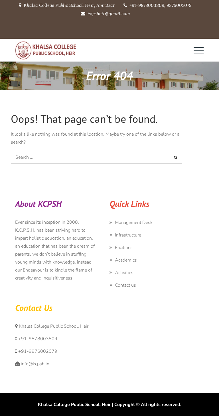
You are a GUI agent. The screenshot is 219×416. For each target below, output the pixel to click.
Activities (124, 273)
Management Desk (134, 222)
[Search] (175, 157)
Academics (126, 260)
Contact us (125, 285)
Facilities (124, 247)
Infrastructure (128, 235)
